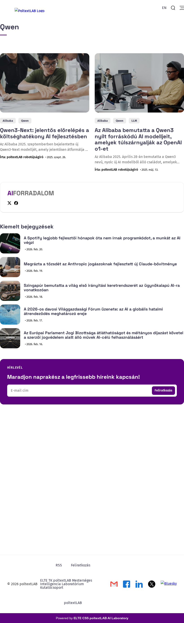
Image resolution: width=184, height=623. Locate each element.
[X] (9, 203)
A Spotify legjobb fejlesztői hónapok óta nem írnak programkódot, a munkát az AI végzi (102, 240)
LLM (134, 120)
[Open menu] (182, 8)
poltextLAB (73, 603)
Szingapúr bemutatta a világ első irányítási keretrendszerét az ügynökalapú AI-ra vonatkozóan (102, 288)
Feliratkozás (163, 390)
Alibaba (8, 120)
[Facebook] (16, 203)
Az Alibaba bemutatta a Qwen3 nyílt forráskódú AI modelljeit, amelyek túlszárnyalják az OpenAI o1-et (138, 139)
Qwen (25, 120)
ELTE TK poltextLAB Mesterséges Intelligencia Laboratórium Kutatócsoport (66, 584)
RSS (59, 565)
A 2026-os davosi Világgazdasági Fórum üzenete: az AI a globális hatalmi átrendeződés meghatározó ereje (93, 311)
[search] (173, 8)
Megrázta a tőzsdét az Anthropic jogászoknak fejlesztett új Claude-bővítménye (100, 263)
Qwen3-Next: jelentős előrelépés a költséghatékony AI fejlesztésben (44, 133)
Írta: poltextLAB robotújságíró (21, 157)
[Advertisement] (92, 446)
